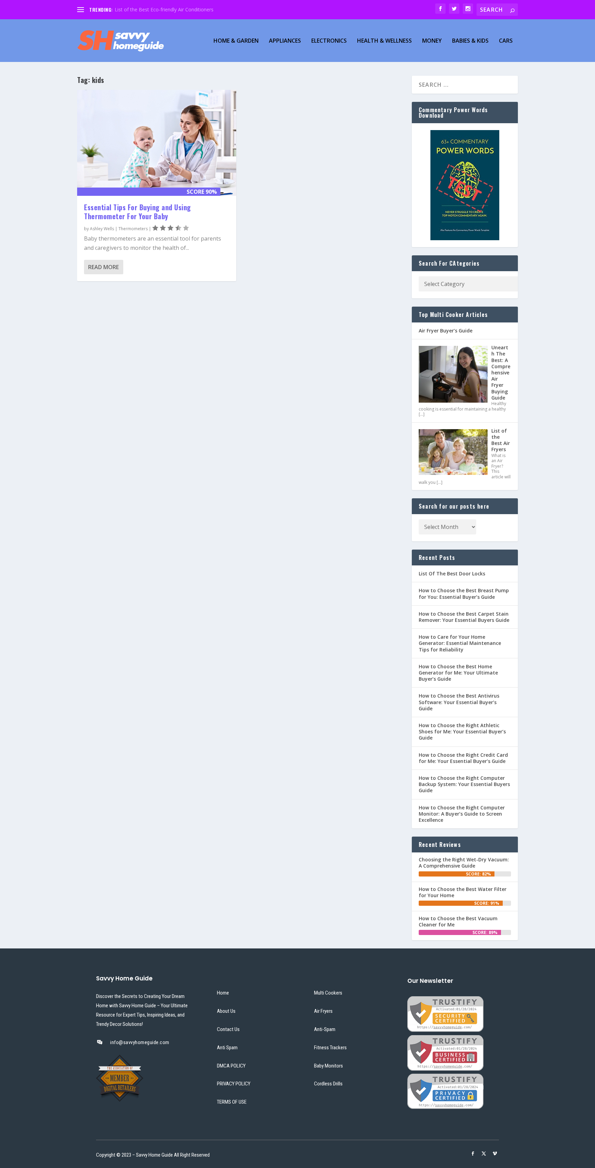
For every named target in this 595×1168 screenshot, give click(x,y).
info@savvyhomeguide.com (139, 1042)
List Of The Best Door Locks (452, 573)
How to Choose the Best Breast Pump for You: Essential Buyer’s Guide (464, 593)
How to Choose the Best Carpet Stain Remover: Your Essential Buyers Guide (464, 616)
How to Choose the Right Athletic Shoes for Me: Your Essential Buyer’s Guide (462, 731)
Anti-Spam (324, 1029)
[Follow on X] (484, 1153)
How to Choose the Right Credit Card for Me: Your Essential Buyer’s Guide (463, 758)
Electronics (329, 41)
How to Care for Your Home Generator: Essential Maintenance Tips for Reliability (460, 643)
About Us (226, 1011)
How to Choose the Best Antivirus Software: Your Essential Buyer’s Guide (459, 701)
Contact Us (228, 1029)
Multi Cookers (328, 993)
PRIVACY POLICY (233, 1084)
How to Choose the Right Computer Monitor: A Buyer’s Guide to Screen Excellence (462, 813)
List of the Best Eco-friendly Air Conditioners (164, 9)
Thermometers (133, 229)
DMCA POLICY (231, 1066)
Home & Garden (236, 41)
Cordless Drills (328, 1084)
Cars (506, 41)
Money (432, 41)
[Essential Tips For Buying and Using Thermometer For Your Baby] (156, 143)
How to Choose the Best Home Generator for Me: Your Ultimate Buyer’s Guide (458, 672)
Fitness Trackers (330, 1047)
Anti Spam (227, 1047)
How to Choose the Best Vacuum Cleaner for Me (458, 921)
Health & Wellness (384, 41)
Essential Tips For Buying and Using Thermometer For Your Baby (137, 211)
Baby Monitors (328, 1066)
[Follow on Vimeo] (495, 1153)
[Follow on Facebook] (473, 1153)
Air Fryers (323, 1011)
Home (223, 993)
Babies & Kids (470, 41)
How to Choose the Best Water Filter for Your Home (463, 892)
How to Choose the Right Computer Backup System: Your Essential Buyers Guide (464, 784)
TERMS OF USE (232, 1102)
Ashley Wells (102, 229)
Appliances (285, 41)
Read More (103, 267)
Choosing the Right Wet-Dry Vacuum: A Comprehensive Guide (464, 862)
